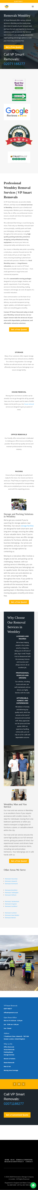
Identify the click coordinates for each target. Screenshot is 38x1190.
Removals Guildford (11, 906)
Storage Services (9, 1055)
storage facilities (27, 526)
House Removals (9, 1049)
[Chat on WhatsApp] (33, 1185)
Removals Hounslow (11, 879)
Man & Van (7, 1066)
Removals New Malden (12, 915)
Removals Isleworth (11, 881)
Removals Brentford (11, 890)
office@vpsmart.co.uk (11, 1012)
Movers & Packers (9, 1059)
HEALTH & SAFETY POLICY (14, 1161)
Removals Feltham (10, 895)
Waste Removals (9, 1062)
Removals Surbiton (11, 913)
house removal (29, 404)
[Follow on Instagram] (19, 1084)
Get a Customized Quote (17, 1115)
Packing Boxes (8, 1052)
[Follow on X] (23, 1084)
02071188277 (19, 1)
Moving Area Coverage (11, 1070)
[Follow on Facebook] (14, 1084)
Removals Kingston (11, 904)
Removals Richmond (11, 884)
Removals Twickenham (12, 901)
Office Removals (9, 1047)
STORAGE (19, 352)
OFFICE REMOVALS (19, 434)
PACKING (19, 471)
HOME (7, 1160)
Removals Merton (10, 918)
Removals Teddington (11, 892)
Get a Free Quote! (14, 47)
